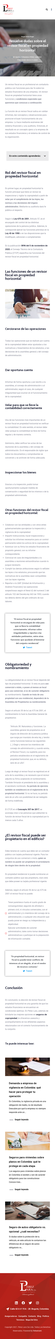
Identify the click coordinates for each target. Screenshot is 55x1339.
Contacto (32, 1316)
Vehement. (37, 1331)
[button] (45, 156)
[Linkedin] (16, 1303)
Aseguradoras (11, 1316)
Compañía (22, 1316)
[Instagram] (37, 1303)
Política (45, 1316)
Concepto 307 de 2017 (28, 809)
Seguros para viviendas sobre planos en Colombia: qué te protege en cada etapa (26, 1162)
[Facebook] (23, 1303)
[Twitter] (30, 1303)
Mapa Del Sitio (32, 1320)
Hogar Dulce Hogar (27, 37)
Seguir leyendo (22, 1119)
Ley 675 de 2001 (21, 219)
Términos (20, 1320)
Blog (39, 1316)
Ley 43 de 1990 (12, 233)
